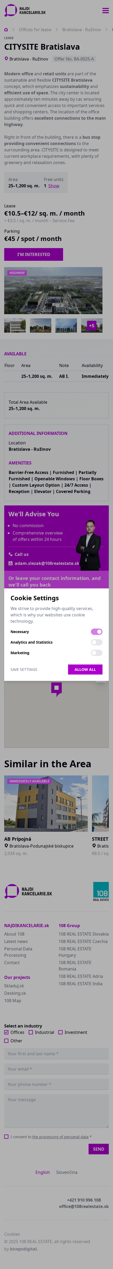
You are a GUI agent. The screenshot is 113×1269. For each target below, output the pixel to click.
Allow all (85, 669)
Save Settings (24, 669)
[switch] (96, 632)
